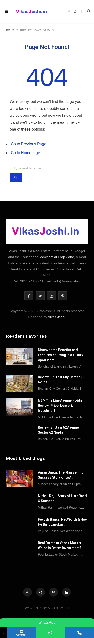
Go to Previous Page (28, 144)
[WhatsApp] (50, 632)
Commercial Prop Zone (56, 257)
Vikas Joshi (56, 317)
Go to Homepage (25, 153)
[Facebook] (27, 592)
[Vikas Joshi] (32, 11)
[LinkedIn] (66, 592)
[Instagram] (40, 592)
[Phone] (79, 632)
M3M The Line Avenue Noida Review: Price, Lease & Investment (60, 405)
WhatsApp (47, 623)
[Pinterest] (53, 592)
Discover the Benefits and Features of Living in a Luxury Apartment (60, 355)
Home (10, 29)
